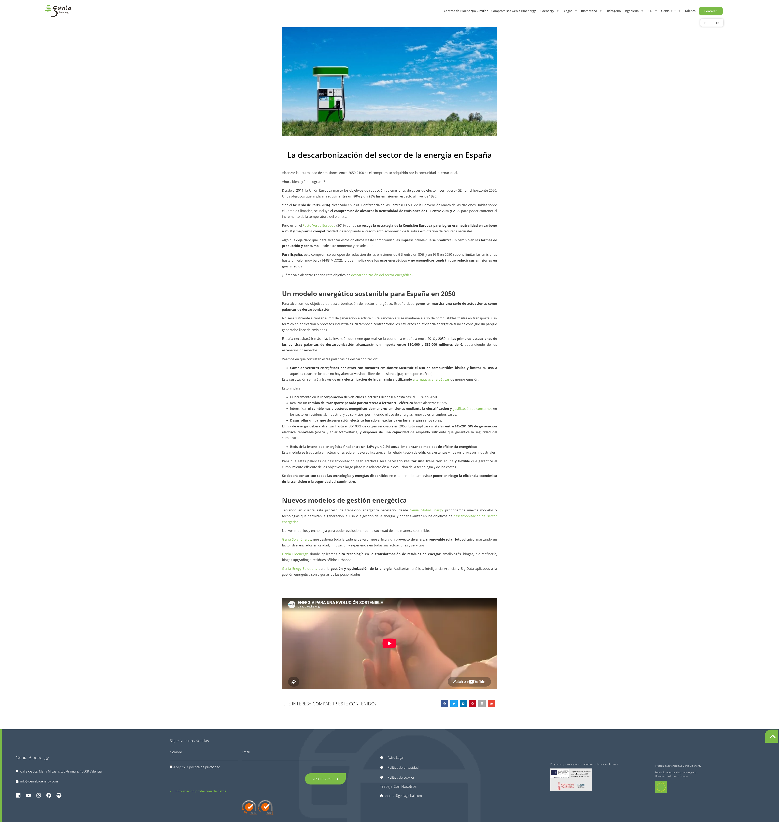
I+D (650, 11)
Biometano (589, 11)
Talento (690, 11)
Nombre (176, 752)
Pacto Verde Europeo (319, 225)
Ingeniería (631, 11)
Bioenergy (546, 11)
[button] (444, 703)
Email (246, 752)
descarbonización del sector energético (381, 275)
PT (706, 23)
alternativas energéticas (431, 379)
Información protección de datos (200, 791)
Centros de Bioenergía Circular (466, 11)
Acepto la (196, 767)
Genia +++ (668, 11)
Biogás (567, 11)
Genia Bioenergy (295, 554)
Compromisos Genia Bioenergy (513, 11)
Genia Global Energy (426, 510)
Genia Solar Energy (296, 539)
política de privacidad (204, 767)
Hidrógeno (613, 11)
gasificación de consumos (472, 408)
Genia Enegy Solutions (299, 568)
